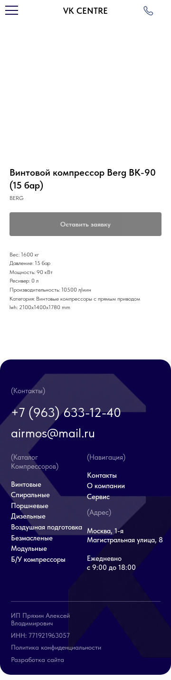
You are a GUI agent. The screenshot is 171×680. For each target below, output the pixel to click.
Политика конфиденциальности (56, 647)
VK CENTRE (85, 11)
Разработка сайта (37, 659)
